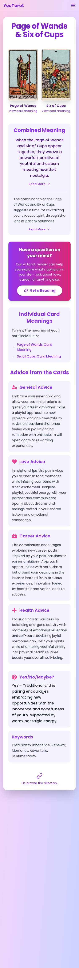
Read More (37, 184)
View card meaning (23, 111)
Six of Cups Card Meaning (39, 356)
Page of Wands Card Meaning (34, 347)
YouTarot (13, 5)
